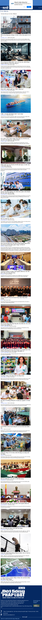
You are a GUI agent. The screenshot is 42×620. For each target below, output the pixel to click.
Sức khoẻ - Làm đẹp (4, 141)
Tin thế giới (3, 167)
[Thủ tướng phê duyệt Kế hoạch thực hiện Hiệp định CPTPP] (16, 287)
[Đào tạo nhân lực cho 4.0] (16, 208)
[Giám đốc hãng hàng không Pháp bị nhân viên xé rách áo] (16, 543)
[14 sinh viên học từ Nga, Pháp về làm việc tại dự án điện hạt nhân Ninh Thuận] (16, 567)
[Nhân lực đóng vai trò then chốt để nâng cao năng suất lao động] (16, 442)
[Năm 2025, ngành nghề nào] (16, 79)
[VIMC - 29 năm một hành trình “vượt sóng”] (16, 104)
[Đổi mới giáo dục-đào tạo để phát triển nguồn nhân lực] (16, 493)
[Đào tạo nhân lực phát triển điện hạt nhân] (16, 518)
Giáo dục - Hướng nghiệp (5, 326)
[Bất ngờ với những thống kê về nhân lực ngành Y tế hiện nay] (16, 390)
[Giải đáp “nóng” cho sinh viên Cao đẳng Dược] (16, 365)
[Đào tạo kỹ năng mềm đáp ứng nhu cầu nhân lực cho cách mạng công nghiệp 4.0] (16, 313)
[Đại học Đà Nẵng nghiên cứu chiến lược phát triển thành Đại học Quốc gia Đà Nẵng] (16, 181)
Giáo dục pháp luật (4, 194)
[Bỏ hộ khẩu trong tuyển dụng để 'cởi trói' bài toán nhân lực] (16, 416)
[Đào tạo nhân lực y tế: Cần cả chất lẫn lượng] (16, 468)
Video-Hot (2, 455)
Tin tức (2, 300)
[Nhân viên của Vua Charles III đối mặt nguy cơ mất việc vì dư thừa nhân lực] (16, 154)
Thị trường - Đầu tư (4, 37)
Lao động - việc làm (4, 64)
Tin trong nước (3, 115)
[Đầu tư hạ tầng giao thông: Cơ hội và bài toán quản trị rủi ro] (16, 25)
